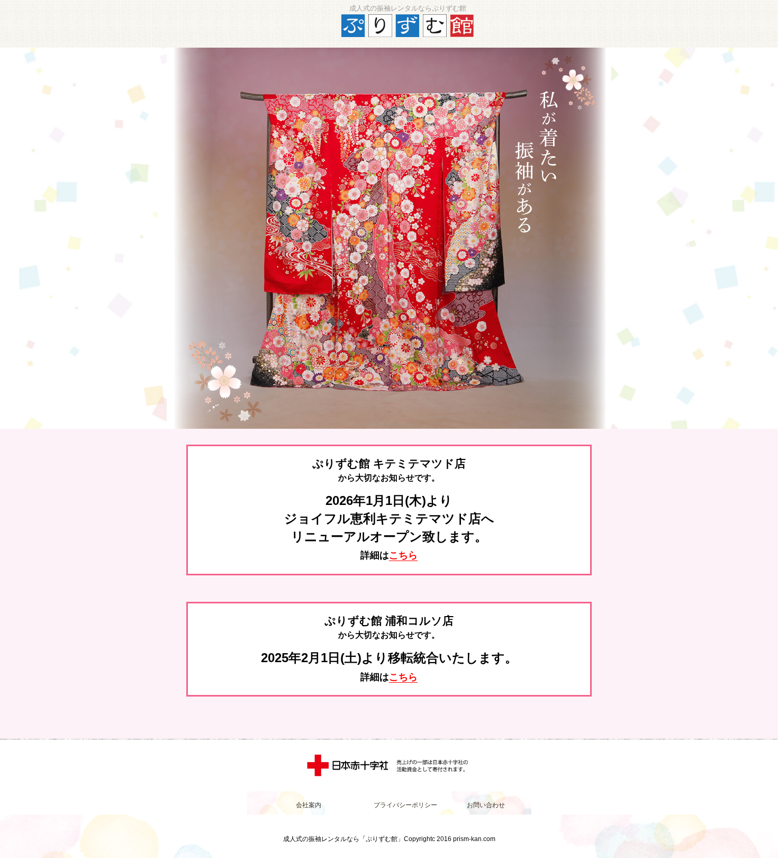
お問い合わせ (486, 805)
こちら (403, 555)
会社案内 (308, 805)
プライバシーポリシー (405, 805)
